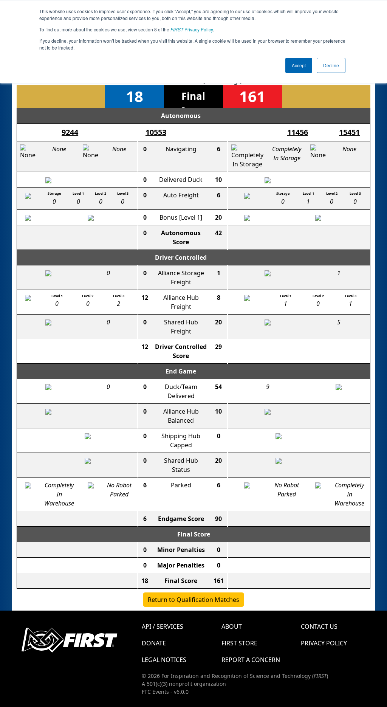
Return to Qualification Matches (193, 599)
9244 (70, 132)
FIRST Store (239, 643)
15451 (349, 132)
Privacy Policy (191, 29)
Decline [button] (331, 65)
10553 (156, 132)
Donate (154, 643)
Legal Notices (164, 660)
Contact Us (319, 626)
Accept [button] (299, 65)
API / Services (162, 626)
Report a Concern (250, 660)
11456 (297, 132)
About (231, 626)
